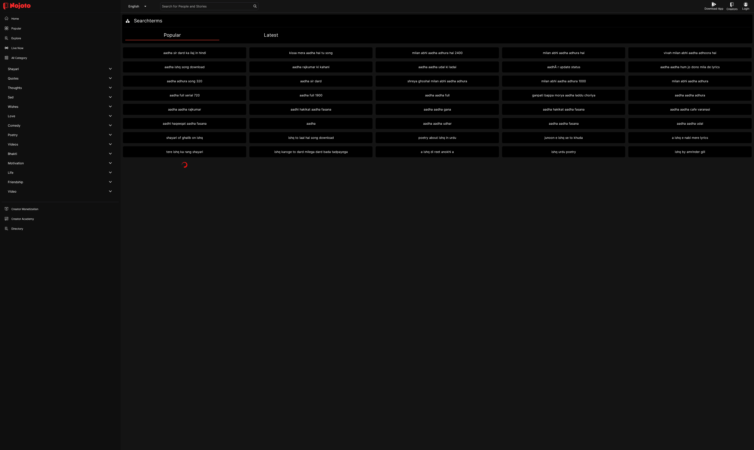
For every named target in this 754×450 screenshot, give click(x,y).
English (133, 6)
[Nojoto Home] (60, 6)
